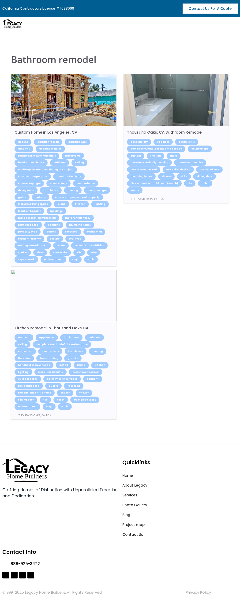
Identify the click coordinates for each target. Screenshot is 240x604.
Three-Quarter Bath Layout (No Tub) (154, 183)
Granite (73, 358)
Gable (22, 197)
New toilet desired (178, 169)
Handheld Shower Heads (34, 365)
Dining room (26, 190)
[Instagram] (14, 575)
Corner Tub (25, 351)
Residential (94, 231)
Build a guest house (31, 162)
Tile (79, 252)
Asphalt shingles (50, 148)
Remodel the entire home (34, 392)
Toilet (205, 183)
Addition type (77, 142)
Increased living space (33, 204)
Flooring (73, 190)
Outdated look (209, 169)
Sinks (40, 252)
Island (61, 204)
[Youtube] (30, 575)
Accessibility (139, 142)
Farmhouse (50, 190)
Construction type (69, 176)
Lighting (100, 204)
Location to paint (29, 211)
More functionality (77, 218)
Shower (166, 176)
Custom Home (85, 183)
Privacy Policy (198, 592)
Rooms (61, 245)
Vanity (135, 190)
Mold (173, 156)
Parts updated (28, 225)
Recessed (71, 231)
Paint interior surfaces (62, 379)
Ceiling (79, 162)
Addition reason (48, 142)
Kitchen (80, 204)
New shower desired (144, 169)
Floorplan (24, 358)
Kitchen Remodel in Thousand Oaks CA (51, 328)
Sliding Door (204, 176)
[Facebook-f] (5, 575)
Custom (136, 156)
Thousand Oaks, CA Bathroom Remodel (164, 132)
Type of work (26, 259)
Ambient (24, 148)
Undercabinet (53, 259)
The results (60, 252)
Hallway (40, 197)
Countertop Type (29, 183)
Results (55, 238)
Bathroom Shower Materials (37, 156)
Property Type (27, 231)
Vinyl (75, 259)
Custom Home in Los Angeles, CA (46, 132)
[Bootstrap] (22, 575)
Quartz (51, 231)
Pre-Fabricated (28, 386)
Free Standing (49, 358)
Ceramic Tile (187, 142)
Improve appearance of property (77, 197)
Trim (94, 252)
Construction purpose (32, 176)
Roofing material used (32, 245)
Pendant (54, 225)
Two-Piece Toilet (85, 399)
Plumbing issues (80, 225)
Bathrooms (72, 156)
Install (63, 365)
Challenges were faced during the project (46, 169)
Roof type (75, 238)
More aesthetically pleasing (37, 218)
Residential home (29, 238)
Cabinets (59, 162)
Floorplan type (97, 190)
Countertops (58, 183)
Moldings (56, 211)
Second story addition (89, 245)
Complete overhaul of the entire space (156, 148)
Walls (90, 259)
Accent (23, 142)
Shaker (22, 252)
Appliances (46, 337)
